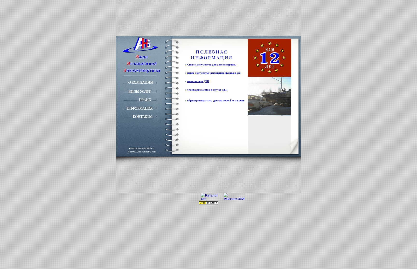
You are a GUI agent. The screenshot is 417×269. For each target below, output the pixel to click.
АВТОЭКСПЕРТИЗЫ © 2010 (142, 152)
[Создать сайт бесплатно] (208, 203)
